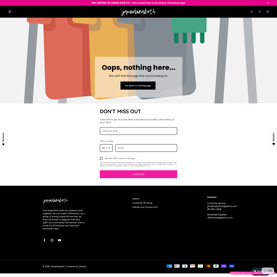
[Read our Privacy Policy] (175, 163)
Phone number (106, 141)
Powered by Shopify (77, 266)
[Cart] (268, 12)
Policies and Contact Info (145, 207)
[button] (10, 11)
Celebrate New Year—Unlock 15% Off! (250, 273)
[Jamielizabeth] (138, 12)
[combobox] (106, 148)
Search (136, 198)
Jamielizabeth (57, 266)
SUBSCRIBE (139, 174)
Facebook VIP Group (142, 203)
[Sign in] (260, 12)
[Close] (268, 3)
